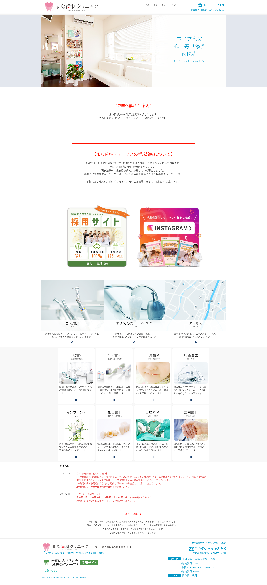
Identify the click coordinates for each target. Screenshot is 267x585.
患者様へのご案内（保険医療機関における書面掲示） (75, 553)
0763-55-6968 (213, 5)
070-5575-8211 (216, 10)
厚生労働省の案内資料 (101, 487)
